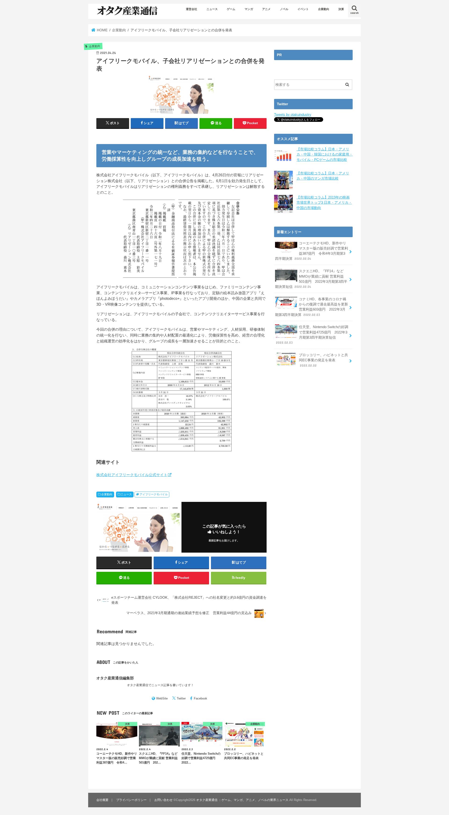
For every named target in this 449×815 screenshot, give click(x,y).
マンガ (249, 9)
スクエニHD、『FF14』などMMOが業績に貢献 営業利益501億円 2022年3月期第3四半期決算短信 (311, 279)
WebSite (162, 698)
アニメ (266, 9)
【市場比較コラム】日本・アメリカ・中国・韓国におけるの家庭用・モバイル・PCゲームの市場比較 (325, 154)
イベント (303, 9)
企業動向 (323, 9)
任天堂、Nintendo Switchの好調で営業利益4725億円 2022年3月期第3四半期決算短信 (312, 334)
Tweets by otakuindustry (292, 114)
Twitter (181, 698)
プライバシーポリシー (131, 800)
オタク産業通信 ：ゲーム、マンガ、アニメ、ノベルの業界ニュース (242, 800)
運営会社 (191, 9)
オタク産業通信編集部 (115, 678)
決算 (341, 9)
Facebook (200, 698)
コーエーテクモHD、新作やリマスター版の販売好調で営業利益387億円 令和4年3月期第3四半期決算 (311, 251)
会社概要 (102, 800)
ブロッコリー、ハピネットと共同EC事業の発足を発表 (323, 360)
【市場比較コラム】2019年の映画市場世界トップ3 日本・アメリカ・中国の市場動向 (324, 203)
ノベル (284, 9)
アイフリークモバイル (154, 494)
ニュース (212, 9)
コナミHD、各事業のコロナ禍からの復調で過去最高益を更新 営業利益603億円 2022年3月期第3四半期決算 (311, 307)
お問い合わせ (163, 800)
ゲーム (231, 9)
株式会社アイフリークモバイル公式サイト (131, 475)
